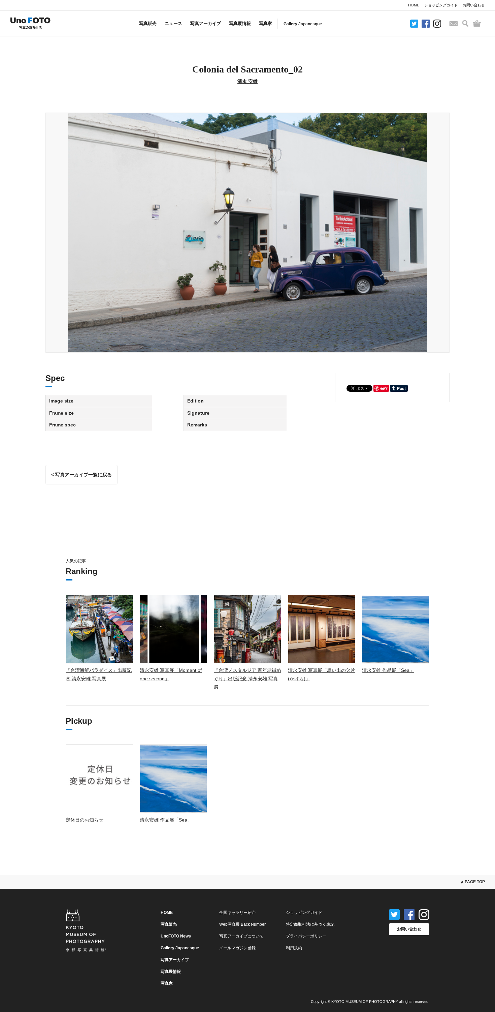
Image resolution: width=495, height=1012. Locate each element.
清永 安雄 (247, 81)
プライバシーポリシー (306, 936)
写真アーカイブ (205, 23)
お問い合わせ (474, 5)
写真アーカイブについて (241, 936)
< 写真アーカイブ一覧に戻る (81, 474)
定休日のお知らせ (84, 820)
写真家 (265, 23)
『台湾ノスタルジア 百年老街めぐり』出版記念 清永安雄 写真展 (247, 678)
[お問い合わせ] (453, 23)
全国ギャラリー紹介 (237, 912)
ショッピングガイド (441, 5)
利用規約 (294, 948)
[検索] (465, 23)
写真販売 (148, 23)
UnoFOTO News (176, 936)
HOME (413, 5)
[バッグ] (477, 23)
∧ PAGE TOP (473, 882)
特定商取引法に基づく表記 (310, 924)
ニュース (173, 23)
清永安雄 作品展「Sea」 (388, 670)
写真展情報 (240, 23)
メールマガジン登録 (237, 948)
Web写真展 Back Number (242, 924)
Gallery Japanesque (303, 24)
